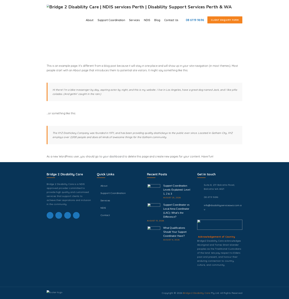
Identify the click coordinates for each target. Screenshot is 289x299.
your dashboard (113, 156)
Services (134, 20)
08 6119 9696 (195, 20)
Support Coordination (111, 20)
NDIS (147, 20)
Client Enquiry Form (225, 20)
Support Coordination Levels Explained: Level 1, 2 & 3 (176, 189)
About (89, 20)
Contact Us (171, 20)
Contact (105, 215)
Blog (157, 20)
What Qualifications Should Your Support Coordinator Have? (175, 231)
